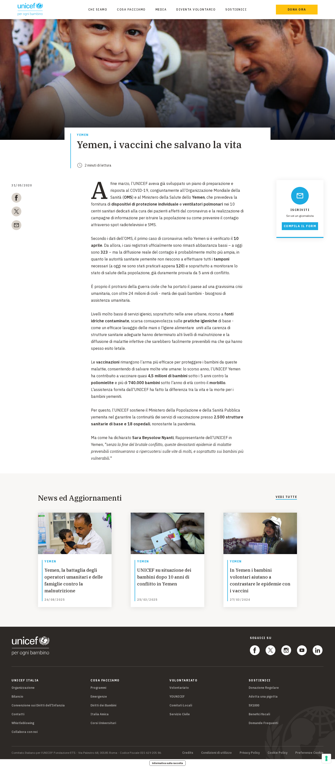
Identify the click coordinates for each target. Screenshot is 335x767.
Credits (187, 752)
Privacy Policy (250, 752)
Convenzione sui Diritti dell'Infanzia (38, 705)
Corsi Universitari (103, 723)
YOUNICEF (177, 696)
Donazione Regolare (264, 687)
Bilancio (17, 696)
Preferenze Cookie (309, 752)
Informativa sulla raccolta (167, 763)
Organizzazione (23, 687)
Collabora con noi (25, 732)
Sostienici (236, 9)
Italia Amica (99, 714)
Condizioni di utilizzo (216, 752)
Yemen (83, 135)
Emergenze (98, 696)
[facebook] (16, 199)
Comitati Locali (180, 705)
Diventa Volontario (196, 9)
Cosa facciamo (131, 9)
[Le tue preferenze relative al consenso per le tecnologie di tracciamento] (326, 758)
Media (161, 9)
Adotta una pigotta (263, 696)
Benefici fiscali (259, 714)
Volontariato (179, 687)
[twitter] (16, 212)
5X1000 (254, 705)
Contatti (18, 714)
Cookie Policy (277, 752)
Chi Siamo (97, 9)
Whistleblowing (23, 723)
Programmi (98, 687)
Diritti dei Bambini (103, 705)
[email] (16, 226)
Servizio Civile (179, 714)
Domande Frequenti (263, 723)
